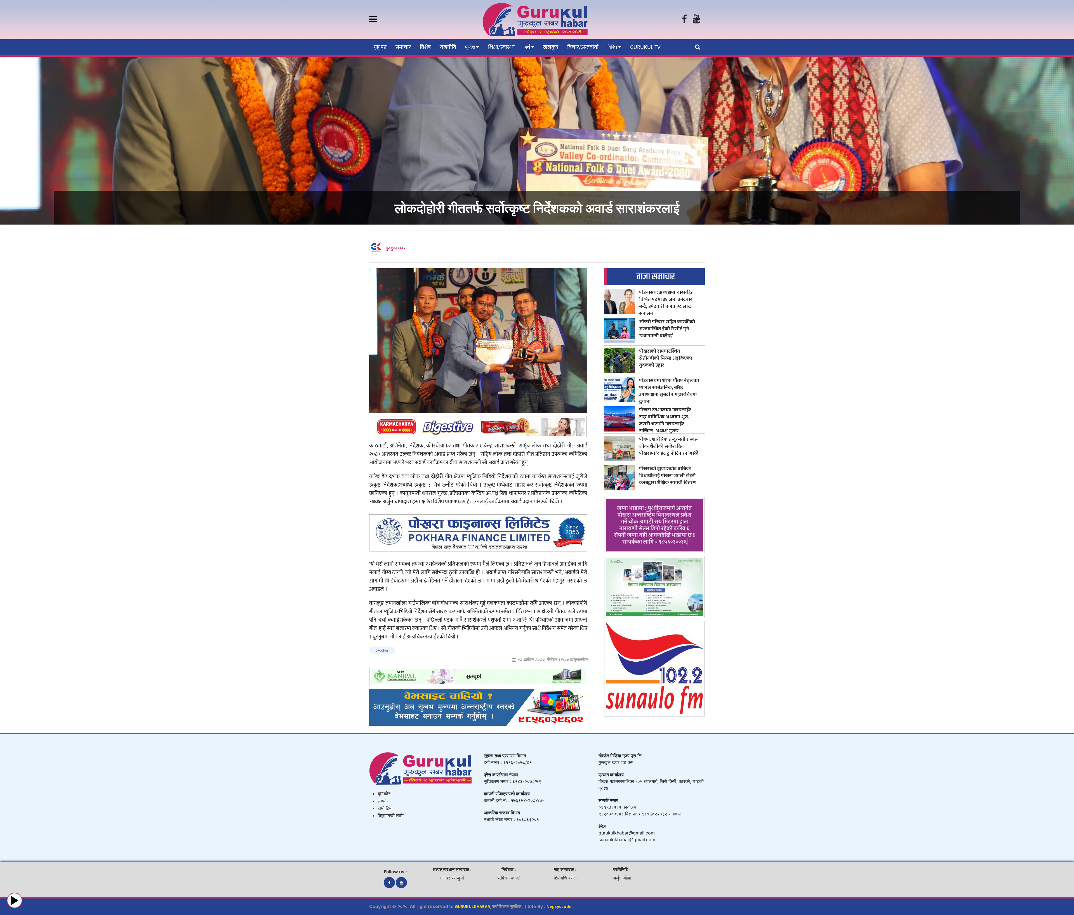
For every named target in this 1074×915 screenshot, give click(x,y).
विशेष (425, 47)
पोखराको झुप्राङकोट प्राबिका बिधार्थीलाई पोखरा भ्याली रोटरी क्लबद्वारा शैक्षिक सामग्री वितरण (667, 475)
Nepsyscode (559, 907)
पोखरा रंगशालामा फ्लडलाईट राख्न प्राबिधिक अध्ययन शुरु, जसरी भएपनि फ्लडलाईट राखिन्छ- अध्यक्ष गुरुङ (665, 420)
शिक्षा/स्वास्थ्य (501, 47)
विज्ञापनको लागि (391, 816)
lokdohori (382, 650)
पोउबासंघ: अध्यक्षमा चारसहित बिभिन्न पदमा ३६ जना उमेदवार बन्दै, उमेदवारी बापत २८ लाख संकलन (666, 302)
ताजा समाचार (656, 277)
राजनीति (448, 47)
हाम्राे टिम (385, 808)
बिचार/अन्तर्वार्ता (583, 47)
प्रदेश (470, 47)
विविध (612, 47)
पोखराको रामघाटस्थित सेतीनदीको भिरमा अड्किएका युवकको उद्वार (665, 358)
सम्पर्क (383, 801)
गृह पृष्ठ (380, 47)
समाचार (403, 47)
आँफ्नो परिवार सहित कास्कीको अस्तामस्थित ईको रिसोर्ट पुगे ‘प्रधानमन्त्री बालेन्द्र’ (667, 329)
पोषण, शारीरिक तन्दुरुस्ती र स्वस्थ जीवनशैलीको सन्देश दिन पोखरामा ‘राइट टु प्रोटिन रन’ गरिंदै (669, 446)
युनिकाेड (384, 794)
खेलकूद (550, 47)
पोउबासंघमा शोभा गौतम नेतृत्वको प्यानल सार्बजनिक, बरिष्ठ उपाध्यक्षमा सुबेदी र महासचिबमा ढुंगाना (669, 390)
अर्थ (527, 47)
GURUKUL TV (645, 47)
